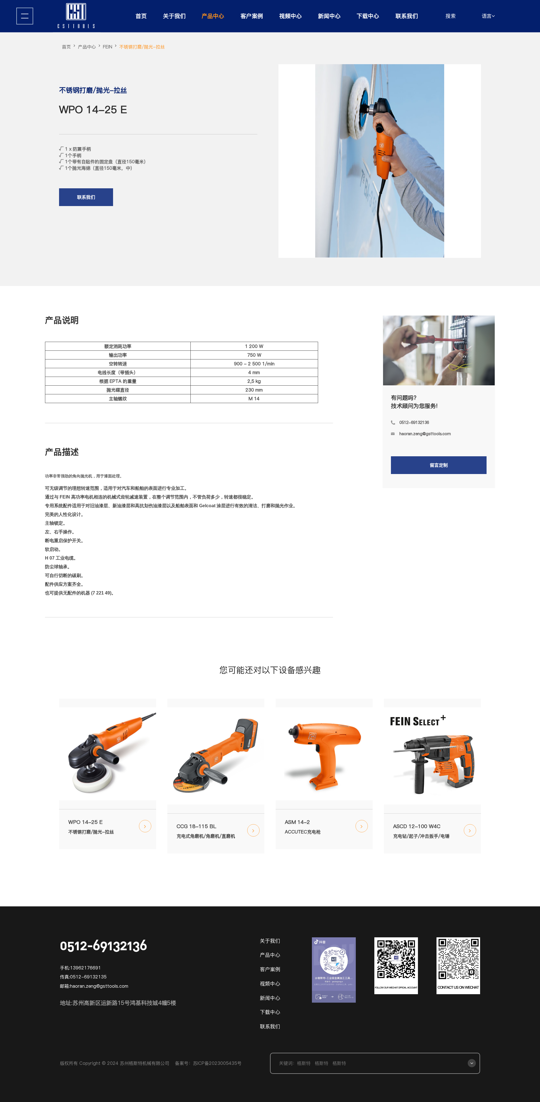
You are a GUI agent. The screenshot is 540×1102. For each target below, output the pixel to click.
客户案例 (251, 16)
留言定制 (439, 465)
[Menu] (25, 16)
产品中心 (213, 16)
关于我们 (174, 16)
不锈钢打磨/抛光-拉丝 (142, 47)
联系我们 (406, 16)
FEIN (107, 47)
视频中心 (290, 16)
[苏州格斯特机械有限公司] (76, 16)
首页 (141, 16)
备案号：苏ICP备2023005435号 (208, 1063)
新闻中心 (329, 16)
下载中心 (368, 16)
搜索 (451, 15)
